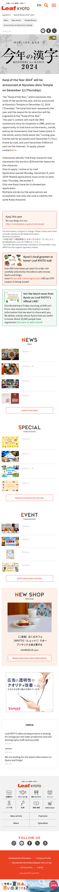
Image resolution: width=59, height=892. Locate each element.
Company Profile (43, 858)
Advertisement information (19, 858)
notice (8, 748)
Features (43, 815)
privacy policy (26, 867)
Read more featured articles (29, 497)
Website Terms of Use (42, 862)
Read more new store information (30, 657)
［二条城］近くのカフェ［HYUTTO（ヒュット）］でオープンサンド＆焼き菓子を (29, 640)
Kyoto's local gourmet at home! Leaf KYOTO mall (38, 258)
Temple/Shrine (30, 20)
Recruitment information (22, 862)
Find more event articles (29, 578)
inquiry (40, 867)
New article (16, 20)
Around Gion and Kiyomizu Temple (18, 25)
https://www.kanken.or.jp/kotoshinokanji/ (25, 223)
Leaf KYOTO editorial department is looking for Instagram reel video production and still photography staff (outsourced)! (28, 736)
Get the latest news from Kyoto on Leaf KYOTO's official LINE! (38, 297)
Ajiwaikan (43, 822)
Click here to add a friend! (29, 322)
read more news (29, 410)
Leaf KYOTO (6, 15)
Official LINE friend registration (25, 278)
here (13, 150)
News (6, 20)
